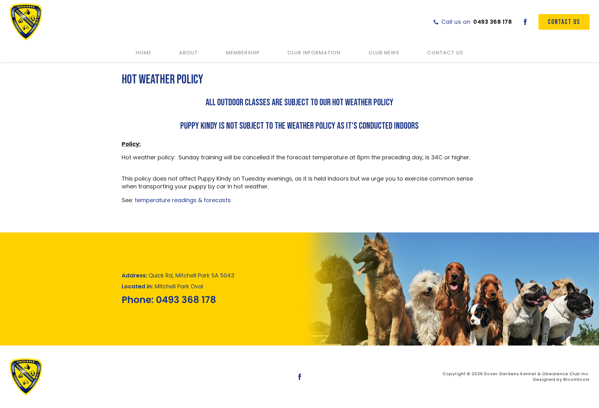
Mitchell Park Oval (162, 286)
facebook (525, 22)
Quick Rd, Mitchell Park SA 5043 (178, 275)
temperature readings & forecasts (183, 200)
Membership (243, 52)
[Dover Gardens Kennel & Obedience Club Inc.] (25, 22)
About (188, 52)
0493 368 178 (476, 22)
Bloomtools (576, 379)
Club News (383, 52)
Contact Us (445, 52)
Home (143, 52)
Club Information (313, 52)
